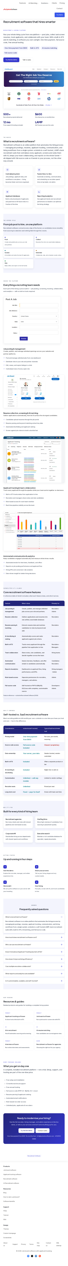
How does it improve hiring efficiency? (18, 959)
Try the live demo (11, 60)
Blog (4, 1193)
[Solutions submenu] (48, 3)
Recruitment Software (34, 1156)
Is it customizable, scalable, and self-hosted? (21, 981)
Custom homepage (9, 1233)
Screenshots (7, 1237)
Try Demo (59, 15)
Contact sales (42, 1130)
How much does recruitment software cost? (21, 937)
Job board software (9, 1170)
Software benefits (9, 1201)
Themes (6, 1229)
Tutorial (5, 1215)
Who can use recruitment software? (18, 944)
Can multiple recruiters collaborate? (18, 966)
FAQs (5, 1211)
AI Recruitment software (11, 1183)
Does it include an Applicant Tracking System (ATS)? (23, 952)
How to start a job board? (11, 1197)
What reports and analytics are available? (20, 973)
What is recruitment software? (16, 917)
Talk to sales (27, 60)
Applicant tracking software (12, 1174)
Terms (31, 1244)
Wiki (4, 1219)
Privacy (23, 1244)
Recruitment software (10, 1179)
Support (15, 1244)
